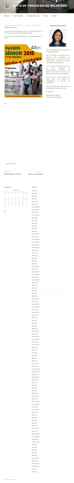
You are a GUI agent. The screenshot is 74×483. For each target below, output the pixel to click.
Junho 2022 (34, 320)
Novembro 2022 (36, 307)
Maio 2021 (34, 355)
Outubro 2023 (35, 277)
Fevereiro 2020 (35, 396)
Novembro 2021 (35, 339)
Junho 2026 (34, 193)
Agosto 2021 (35, 347)
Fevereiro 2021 (35, 363)
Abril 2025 (34, 228)
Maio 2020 (34, 388)
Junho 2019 (34, 417)
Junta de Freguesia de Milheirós (39, 5)
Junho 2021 (34, 352)
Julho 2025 (34, 220)
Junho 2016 (34, 469)
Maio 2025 (34, 225)
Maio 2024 (34, 258)
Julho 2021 (34, 350)
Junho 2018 (34, 447)
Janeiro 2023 (35, 301)
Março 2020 (35, 393)
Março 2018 (34, 455)
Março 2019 (34, 425)
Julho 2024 (34, 252)
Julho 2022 (34, 317)
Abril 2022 (34, 325)
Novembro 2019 (36, 404)
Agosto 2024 (35, 250)
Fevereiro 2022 (35, 331)
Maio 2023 (34, 290)
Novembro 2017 (35, 466)
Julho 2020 (34, 382)
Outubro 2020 (35, 374)
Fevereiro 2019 (35, 428)
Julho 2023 (34, 285)
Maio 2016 (34, 471)
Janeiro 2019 (35, 431)
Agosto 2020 (35, 379)
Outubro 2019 (35, 406)
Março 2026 (35, 201)
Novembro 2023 (36, 274)
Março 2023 (35, 296)
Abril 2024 (34, 261)
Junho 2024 (34, 255)
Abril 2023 (34, 293)
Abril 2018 (34, 452)
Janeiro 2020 (35, 398)
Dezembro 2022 (36, 304)
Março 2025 (35, 231)
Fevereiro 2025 (35, 234)
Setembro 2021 (35, 344)
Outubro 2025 (35, 212)
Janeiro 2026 (35, 204)
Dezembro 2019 (35, 401)
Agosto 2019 (35, 412)
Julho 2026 (34, 190)
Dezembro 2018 (35, 433)
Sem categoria (11, 163)
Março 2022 (35, 328)
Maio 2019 (34, 420)
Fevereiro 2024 (35, 266)
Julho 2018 (34, 444)
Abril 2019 (34, 423)
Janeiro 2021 (35, 366)
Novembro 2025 (36, 209)
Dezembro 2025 (36, 207)
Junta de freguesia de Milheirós (29, 25)
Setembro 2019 (35, 409)
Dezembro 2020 (36, 369)
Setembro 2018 (35, 442)
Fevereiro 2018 (35, 458)
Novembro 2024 (36, 242)
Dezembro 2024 (36, 239)
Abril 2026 (34, 198)
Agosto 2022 (35, 315)
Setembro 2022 (35, 312)
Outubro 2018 (35, 439)
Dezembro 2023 (36, 271)
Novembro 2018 (36, 436)
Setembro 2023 (35, 280)
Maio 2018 (34, 450)
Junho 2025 (34, 223)
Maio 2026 (34, 196)
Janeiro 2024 (35, 269)
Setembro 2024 (35, 247)
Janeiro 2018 (35, 460)
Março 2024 (35, 263)
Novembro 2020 (36, 371)
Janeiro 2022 (35, 334)
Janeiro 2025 (35, 236)
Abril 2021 (34, 358)
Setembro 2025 (35, 215)
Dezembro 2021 (35, 336)
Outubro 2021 (35, 342)
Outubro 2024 (35, 244)
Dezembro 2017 (35, 463)
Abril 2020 (34, 390)
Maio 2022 (34, 323)
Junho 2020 (34, 385)
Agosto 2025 (35, 217)
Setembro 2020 (35, 377)
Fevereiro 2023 (35, 298)
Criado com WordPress (9, 479)
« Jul (5, 211)
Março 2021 (34, 361)
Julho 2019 (34, 415)
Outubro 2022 (35, 309)
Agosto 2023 (35, 282)
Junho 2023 (34, 288)
